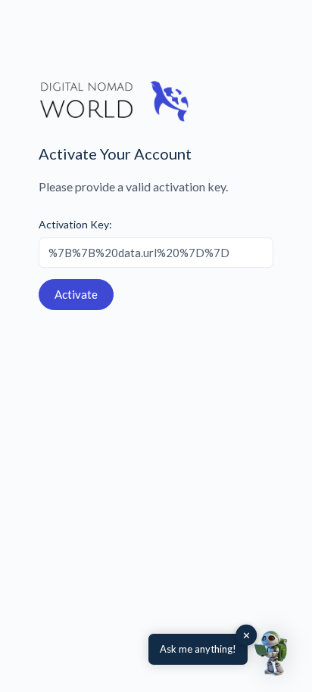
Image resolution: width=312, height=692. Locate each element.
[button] (272, 652)
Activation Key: (75, 224)
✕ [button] (246, 635)
